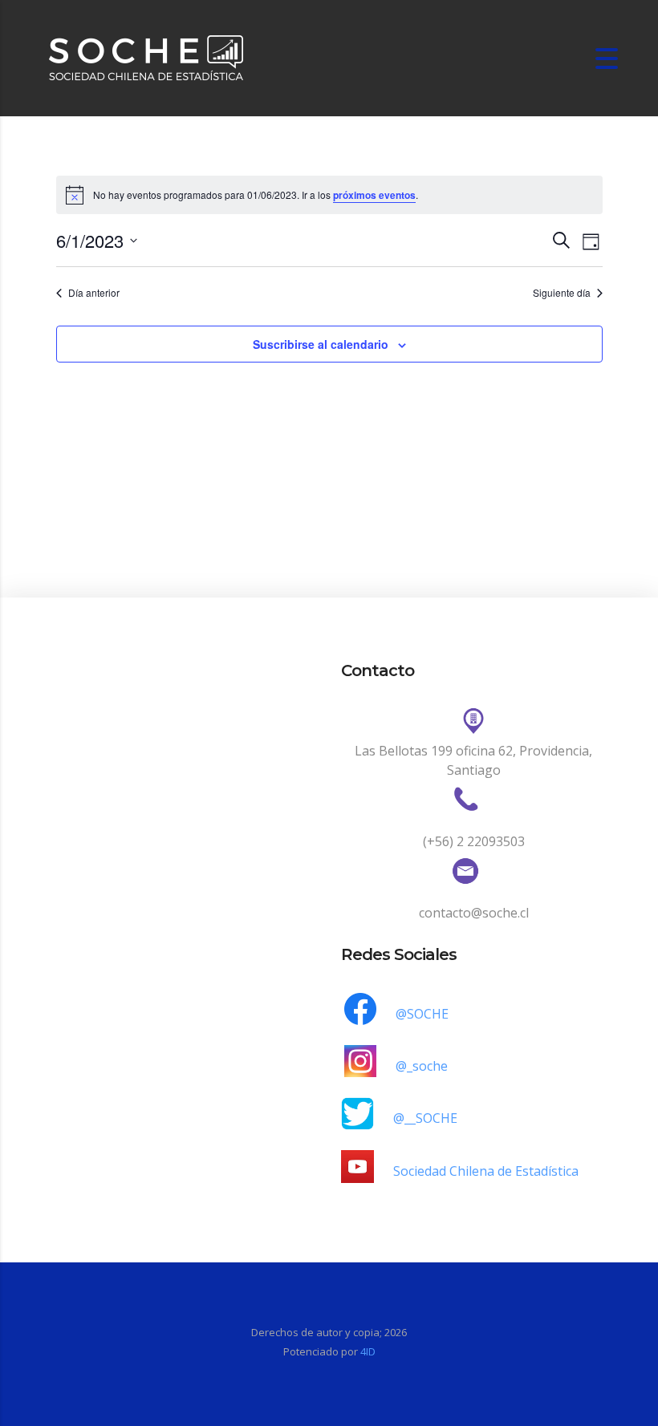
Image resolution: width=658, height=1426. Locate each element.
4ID (368, 1351)
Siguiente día (562, 292)
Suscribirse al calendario (320, 344)
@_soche (422, 1066)
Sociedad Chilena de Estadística (486, 1171)
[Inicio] (146, 57)
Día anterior (94, 292)
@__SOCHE (425, 1118)
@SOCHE (422, 1014)
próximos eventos (374, 195)
